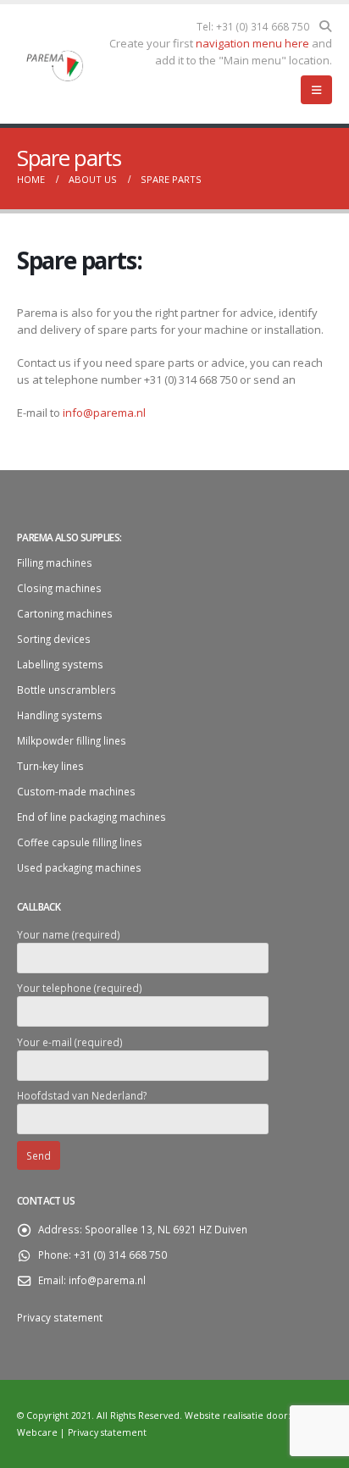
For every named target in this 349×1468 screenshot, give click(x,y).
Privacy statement (59, 1317)
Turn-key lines (50, 766)
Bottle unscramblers (66, 689)
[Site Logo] (55, 64)
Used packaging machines (79, 867)
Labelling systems (60, 664)
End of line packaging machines (91, 816)
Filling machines (54, 562)
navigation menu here (252, 43)
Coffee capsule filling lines (79, 842)
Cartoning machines (65, 613)
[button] (325, 26)
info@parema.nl (104, 412)
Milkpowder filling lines (71, 740)
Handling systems (59, 715)
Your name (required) (68, 934)
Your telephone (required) (79, 987)
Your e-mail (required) (70, 1042)
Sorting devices (54, 638)
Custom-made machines (76, 791)
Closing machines (59, 588)
